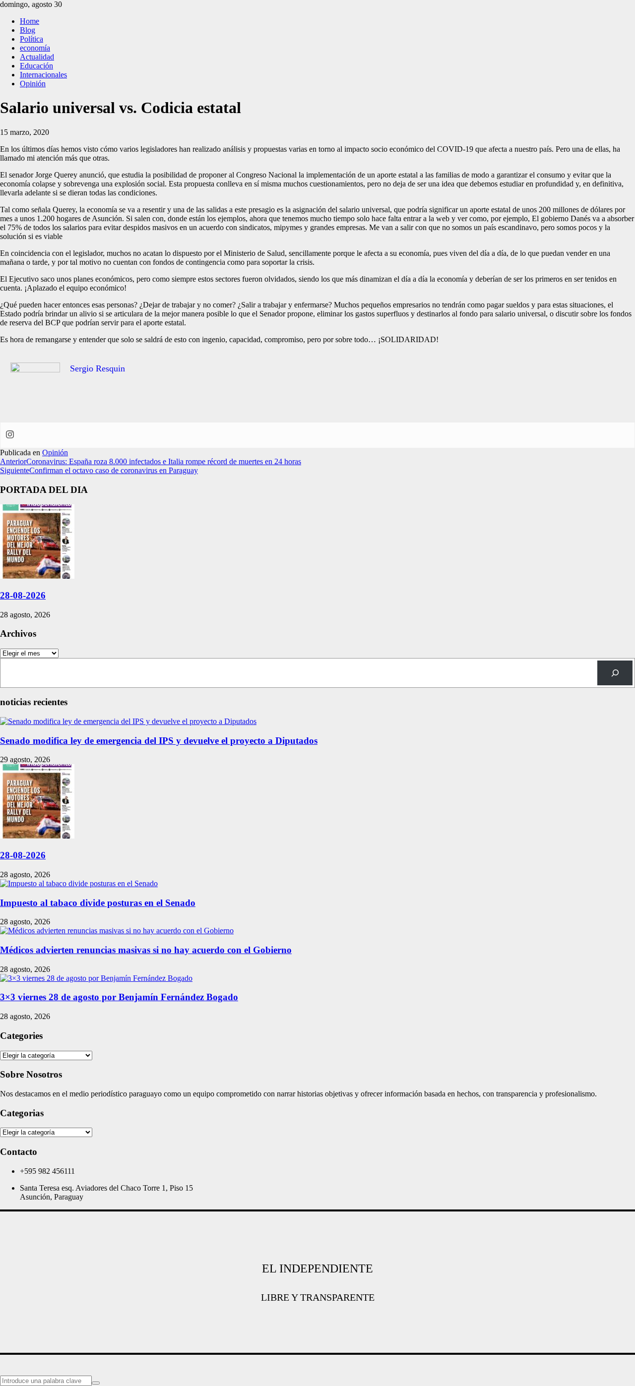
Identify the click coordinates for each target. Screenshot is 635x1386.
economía (35, 48)
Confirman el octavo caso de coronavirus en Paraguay (99, 470)
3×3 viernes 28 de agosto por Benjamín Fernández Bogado (119, 997)
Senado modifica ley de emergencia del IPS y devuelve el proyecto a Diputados (159, 740)
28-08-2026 (23, 595)
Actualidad (37, 57)
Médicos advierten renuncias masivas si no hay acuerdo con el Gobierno (146, 950)
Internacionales (43, 74)
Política (31, 39)
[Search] (615, 673)
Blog (27, 30)
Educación (36, 65)
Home (29, 21)
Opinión (33, 83)
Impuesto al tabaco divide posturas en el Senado (97, 903)
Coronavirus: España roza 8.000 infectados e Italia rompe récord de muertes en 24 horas (150, 461)
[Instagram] (9, 435)
